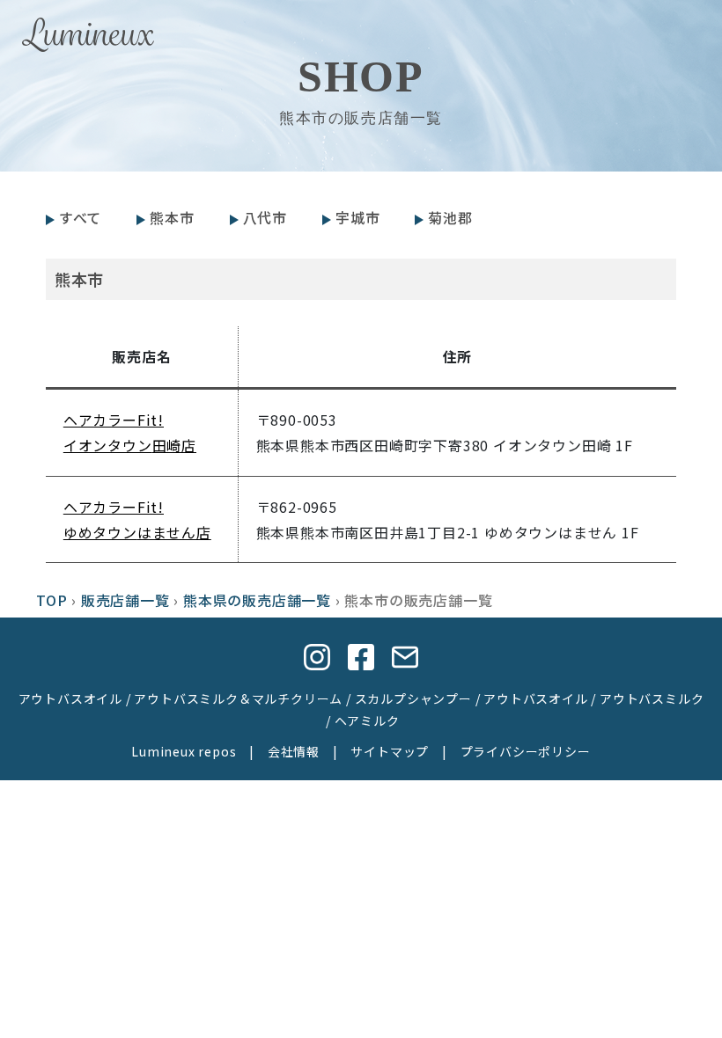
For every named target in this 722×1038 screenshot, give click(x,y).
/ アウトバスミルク (646, 698)
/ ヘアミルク (360, 720)
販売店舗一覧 (125, 599)
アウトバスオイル (70, 698)
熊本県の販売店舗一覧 (257, 599)
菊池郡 (450, 217)
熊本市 (172, 217)
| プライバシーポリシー (509, 751)
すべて (80, 217)
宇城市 (357, 217)
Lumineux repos (183, 751)
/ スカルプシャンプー (407, 698)
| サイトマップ (374, 751)
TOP (51, 599)
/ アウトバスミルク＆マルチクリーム (232, 698)
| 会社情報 (278, 751)
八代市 (265, 217)
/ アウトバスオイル (530, 698)
